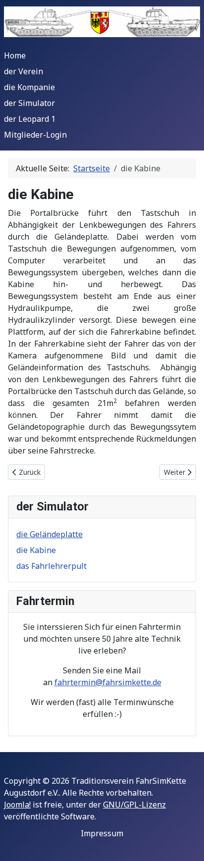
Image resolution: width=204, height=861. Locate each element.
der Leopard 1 (29, 118)
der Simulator (29, 103)
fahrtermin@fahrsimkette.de (107, 682)
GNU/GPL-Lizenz (134, 804)
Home (15, 55)
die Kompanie (29, 87)
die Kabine (36, 550)
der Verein (23, 71)
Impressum (102, 833)
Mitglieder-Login (35, 134)
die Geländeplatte (49, 534)
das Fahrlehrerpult (51, 565)
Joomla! (17, 804)
